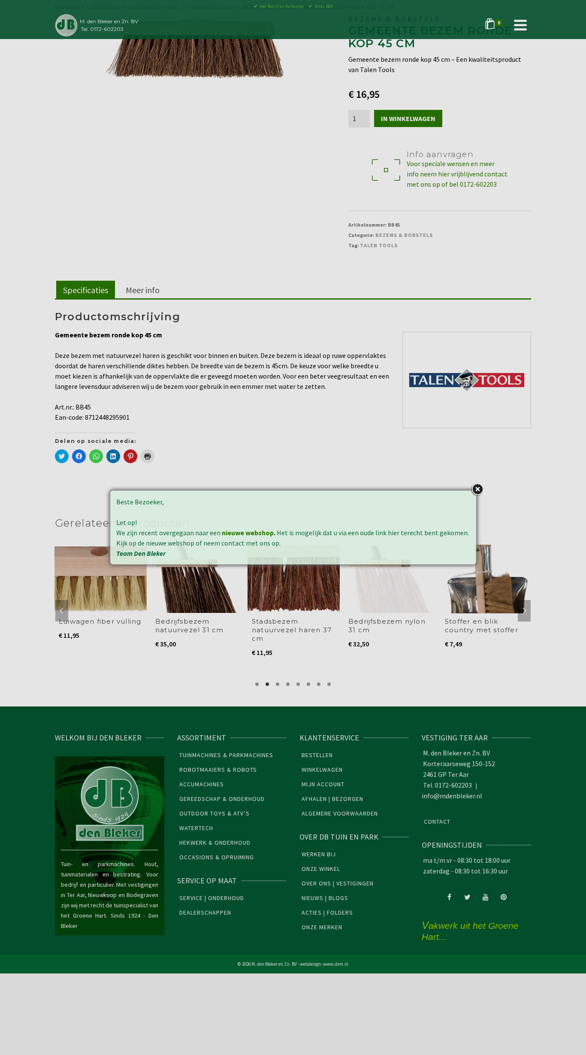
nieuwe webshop (248, 532)
